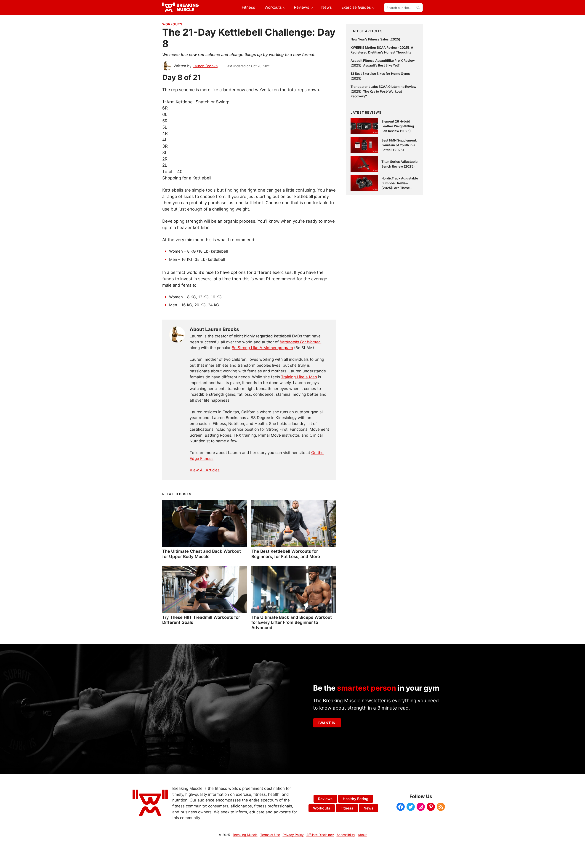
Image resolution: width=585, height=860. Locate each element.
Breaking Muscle (245, 835)
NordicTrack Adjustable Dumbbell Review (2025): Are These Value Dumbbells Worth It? (399, 187)
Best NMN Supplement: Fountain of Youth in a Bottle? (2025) (399, 145)
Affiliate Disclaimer (320, 835)
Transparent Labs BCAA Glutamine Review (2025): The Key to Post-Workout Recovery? (383, 91)
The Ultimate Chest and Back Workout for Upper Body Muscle (201, 554)
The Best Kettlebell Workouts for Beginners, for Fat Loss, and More (285, 554)
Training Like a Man (299, 377)
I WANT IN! (327, 723)
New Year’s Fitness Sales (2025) (375, 39)
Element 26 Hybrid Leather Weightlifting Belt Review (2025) (397, 126)
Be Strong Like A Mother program (262, 347)
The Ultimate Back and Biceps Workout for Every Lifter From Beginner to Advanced (291, 622)
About (362, 835)
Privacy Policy (293, 835)
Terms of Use (270, 835)
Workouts (172, 24)
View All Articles (205, 470)
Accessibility (346, 835)
